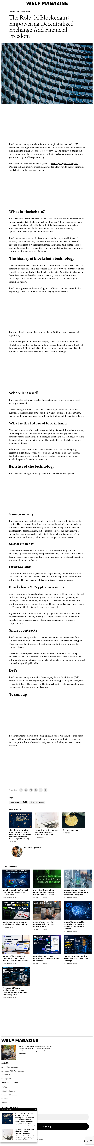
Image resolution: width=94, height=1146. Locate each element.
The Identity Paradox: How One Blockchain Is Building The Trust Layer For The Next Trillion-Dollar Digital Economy (20, 834)
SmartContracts (37, 802)
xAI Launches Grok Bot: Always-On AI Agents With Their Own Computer (76, 892)
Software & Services (9, 1095)
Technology (25, 11)
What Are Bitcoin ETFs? (72, 830)
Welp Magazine (32, 847)
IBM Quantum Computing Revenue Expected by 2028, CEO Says (76, 958)
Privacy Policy (6, 1079)
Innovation (14, 11)
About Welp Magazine (9, 1067)
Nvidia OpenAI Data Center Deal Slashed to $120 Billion (14, 923)
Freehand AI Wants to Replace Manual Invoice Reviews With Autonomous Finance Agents (14, 991)
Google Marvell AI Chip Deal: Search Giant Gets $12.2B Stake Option (15, 892)
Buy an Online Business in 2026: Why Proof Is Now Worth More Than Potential (15, 958)
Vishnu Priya (8, 927)
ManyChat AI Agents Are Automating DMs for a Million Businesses (46, 958)
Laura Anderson (10, 897)
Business (4, 1099)
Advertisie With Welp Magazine (13, 1071)
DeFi (25, 802)
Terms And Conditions (9, 1082)
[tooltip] (21, 790)
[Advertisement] (47, 125)
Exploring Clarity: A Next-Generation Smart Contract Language (46, 832)
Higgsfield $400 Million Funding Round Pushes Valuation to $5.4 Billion (43, 892)
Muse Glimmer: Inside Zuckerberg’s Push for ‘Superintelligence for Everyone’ (74, 925)
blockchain (15, 802)
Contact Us (5, 1075)
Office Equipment (8, 1091)
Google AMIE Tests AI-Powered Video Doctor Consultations (43, 924)
